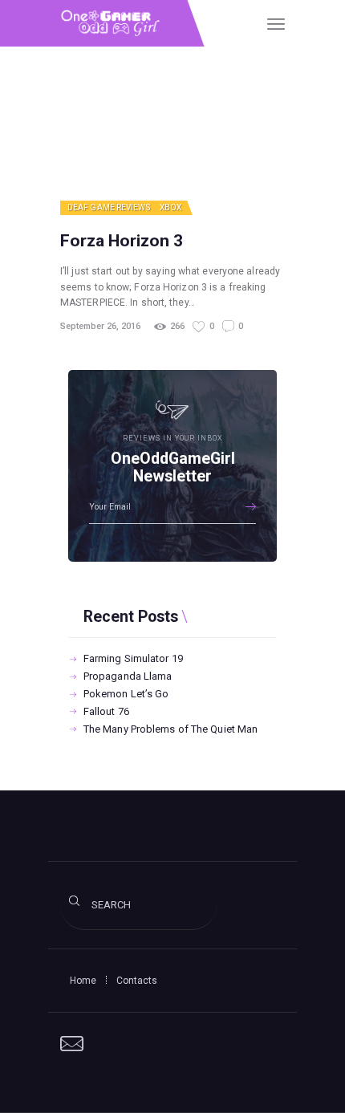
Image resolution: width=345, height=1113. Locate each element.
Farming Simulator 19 (133, 658)
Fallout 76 (106, 711)
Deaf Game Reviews (108, 207)
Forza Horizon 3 (121, 241)
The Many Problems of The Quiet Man (170, 729)
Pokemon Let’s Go (126, 694)
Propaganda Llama (127, 676)
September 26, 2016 (100, 326)
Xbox (170, 207)
